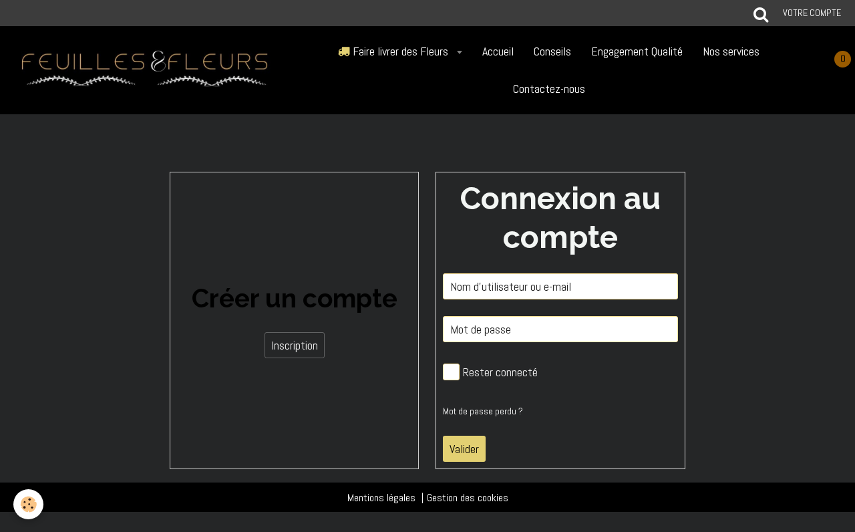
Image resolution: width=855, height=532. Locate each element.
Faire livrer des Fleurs (400, 51)
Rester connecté (500, 372)
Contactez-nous (549, 88)
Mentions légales (381, 498)
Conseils (552, 51)
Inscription (294, 345)
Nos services (731, 51)
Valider (464, 448)
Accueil (498, 51)
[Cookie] (28, 504)
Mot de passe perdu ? (483, 411)
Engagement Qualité (637, 51)
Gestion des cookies (467, 498)
